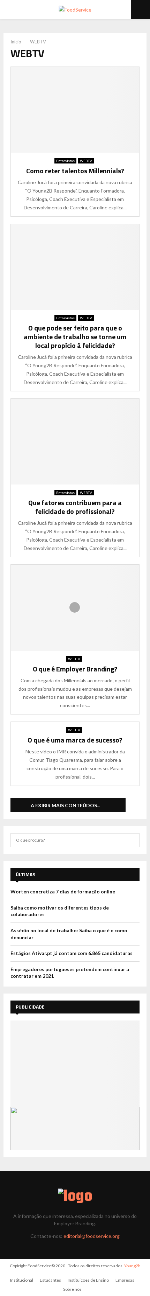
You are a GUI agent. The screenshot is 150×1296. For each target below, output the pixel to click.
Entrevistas (65, 161)
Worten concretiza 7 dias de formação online (62, 891)
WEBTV (86, 161)
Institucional (21, 1280)
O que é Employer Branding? (75, 668)
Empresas (124, 1280)
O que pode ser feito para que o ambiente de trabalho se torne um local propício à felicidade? (75, 336)
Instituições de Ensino (88, 1280)
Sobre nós (72, 1289)
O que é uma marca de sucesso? (75, 739)
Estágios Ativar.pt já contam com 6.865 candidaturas (71, 953)
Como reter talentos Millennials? (75, 170)
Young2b (132, 1265)
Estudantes (50, 1280)
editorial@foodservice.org (91, 1236)
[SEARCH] (132, 840)
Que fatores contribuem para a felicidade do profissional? (75, 507)
